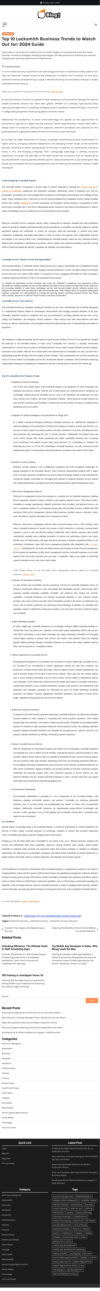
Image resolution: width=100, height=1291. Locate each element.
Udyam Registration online (65, 1265)
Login (4, 1148)
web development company (65, 1274)
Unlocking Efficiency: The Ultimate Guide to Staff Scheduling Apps (24, 948)
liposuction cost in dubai (74, 1237)
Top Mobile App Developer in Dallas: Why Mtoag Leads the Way (75, 948)
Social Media (8, 1117)
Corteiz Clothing (83, 1212)
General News (8, 1083)
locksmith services (39, 921)
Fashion (5, 1073)
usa (82, 1265)
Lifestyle (5, 1098)
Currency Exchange (61, 1216)
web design (58, 1270)
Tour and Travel (9, 1127)
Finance (5, 1078)
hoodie (89, 1233)
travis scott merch (61, 1261)
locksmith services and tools (63, 921)
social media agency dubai (65, 1257)
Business (6, 1053)
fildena (86, 1229)
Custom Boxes (80, 1216)
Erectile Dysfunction (62, 1225)
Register (5, 1153)
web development (75, 1270)
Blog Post (6, 1158)
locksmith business (18, 921)
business (89, 1204)
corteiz (70, 1212)
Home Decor (7, 1093)
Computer (6, 1058)
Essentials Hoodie (61, 1229)
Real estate (7, 1103)
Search (5, 996)
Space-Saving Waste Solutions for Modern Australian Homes (29, 1022)
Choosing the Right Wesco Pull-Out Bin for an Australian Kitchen (31, 1013)
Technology (8, 34)
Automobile (7, 1048)
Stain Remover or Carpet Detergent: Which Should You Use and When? (34, 1017)
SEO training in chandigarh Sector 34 (22, 975)
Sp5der (84, 1257)
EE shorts (90, 1221)
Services (87, 1253)
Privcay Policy (8, 1163)
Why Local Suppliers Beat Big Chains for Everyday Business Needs (32, 1027)
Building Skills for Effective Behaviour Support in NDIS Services (31, 1032)
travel (93, 1257)
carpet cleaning (60, 1208)
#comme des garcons (63, 1196)
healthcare (67, 1233)
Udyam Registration (82, 1261)
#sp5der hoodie (89, 1200)
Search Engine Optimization (15, 1113)
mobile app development (64, 1245)
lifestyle (56, 1237)
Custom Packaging (61, 1221)
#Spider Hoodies (60, 1204)
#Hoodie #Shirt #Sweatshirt (66, 1200)
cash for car (76, 1208)
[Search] (95, 25)
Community (58, 1212)
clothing (88, 1208)
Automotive (76, 1204)
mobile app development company (68, 1249)
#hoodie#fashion (84, 1196)
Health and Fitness (10, 1088)
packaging (75, 1253)
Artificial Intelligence (11, 1043)
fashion (76, 1229)
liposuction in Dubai (62, 1241)
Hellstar (78, 1233)
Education (6, 1063)
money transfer (60, 1253)
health (56, 1233)
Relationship (7, 1108)
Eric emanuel (81, 1225)
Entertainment (8, 1068)
